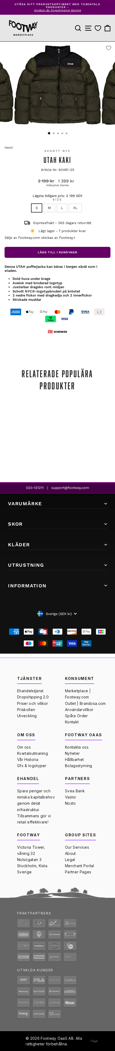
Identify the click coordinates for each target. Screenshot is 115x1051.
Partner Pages (78, 872)
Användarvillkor (79, 709)
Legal (70, 859)
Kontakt (72, 722)
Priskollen (26, 709)
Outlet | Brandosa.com (85, 703)
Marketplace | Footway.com (78, 694)
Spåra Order (76, 715)
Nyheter (72, 753)
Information (27, 585)
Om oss (24, 747)
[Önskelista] (97, 28)
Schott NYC (57, 151)
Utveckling (27, 715)
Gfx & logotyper (32, 765)
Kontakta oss (77, 747)
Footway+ (67, 238)
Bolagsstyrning (78, 765)
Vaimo (70, 797)
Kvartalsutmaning (32, 753)
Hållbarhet (74, 759)
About (70, 853)
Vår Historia (27, 759)
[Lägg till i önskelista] (108, 48)
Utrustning (26, 565)
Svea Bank (75, 791)
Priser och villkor (32, 703)
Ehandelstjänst (30, 691)
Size (57, 199)
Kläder (19, 544)
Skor (15, 524)
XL (75, 208)
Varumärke (25, 503)
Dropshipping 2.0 (33, 697)
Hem (8, 147)
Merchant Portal (79, 865)
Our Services (77, 847)
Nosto (70, 803)
